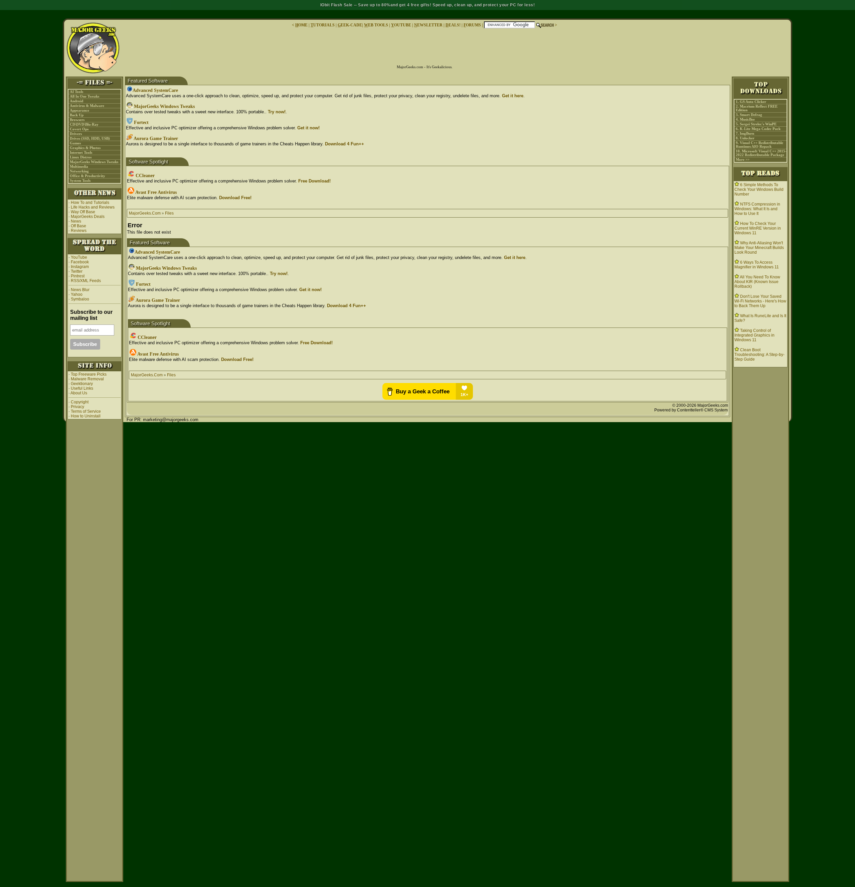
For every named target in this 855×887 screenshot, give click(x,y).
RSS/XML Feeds (86, 280)
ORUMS (473, 25)
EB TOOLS (376, 25)
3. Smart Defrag (749, 115)
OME (301, 25)
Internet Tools (81, 152)
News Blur (80, 289)
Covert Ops (79, 129)
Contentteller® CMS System (702, 410)
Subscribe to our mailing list (91, 315)
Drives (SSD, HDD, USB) (90, 138)
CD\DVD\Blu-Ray (84, 124)
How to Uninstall (86, 416)
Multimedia (79, 166)
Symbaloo (79, 299)
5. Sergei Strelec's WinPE (756, 124)
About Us (78, 393)
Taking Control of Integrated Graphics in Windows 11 (754, 335)
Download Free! (235, 197)
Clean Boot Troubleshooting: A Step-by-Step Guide (759, 355)
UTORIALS (323, 25)
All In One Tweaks (84, 96)
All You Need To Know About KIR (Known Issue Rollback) (757, 282)
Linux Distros (81, 157)
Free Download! (314, 180)
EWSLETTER (428, 25)
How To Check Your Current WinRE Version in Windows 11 (757, 228)
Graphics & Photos (85, 148)
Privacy (77, 406)
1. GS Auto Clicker (751, 102)
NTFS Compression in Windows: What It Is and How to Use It (757, 209)
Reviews (79, 230)
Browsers (77, 120)
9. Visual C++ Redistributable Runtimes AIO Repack (759, 144)
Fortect (141, 122)
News (76, 221)
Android (76, 101)
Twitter (76, 271)
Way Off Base (83, 212)
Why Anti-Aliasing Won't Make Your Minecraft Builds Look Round (759, 248)
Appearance (79, 110)
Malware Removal (87, 379)
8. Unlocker (745, 138)
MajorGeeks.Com (145, 213)
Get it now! (308, 127)
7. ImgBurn (745, 133)
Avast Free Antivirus (155, 192)
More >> (742, 159)
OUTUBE (401, 25)
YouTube (79, 257)
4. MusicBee (745, 119)
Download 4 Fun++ (344, 143)
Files (169, 213)
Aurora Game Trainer (155, 138)
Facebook (80, 262)
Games (75, 143)
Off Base (78, 226)
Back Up (76, 115)
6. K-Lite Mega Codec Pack (758, 129)
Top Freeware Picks (89, 374)
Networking (79, 171)
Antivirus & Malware (87, 106)
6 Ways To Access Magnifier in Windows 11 (756, 264)
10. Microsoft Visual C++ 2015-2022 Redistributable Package (761, 153)
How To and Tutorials (90, 202)
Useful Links (82, 388)
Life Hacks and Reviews (93, 207)
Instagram (80, 266)
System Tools (80, 180)
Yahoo (76, 294)
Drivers (76, 134)
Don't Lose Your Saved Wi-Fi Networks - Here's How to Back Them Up (760, 301)
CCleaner (144, 175)
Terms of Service (86, 411)
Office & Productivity (87, 176)
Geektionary (82, 383)
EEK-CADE (350, 25)
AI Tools (76, 92)
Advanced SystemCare (155, 90)
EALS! (453, 25)
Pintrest (77, 276)
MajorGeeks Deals (88, 216)
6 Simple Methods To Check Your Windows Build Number (759, 189)
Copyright (80, 402)
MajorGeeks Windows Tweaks (94, 162)
